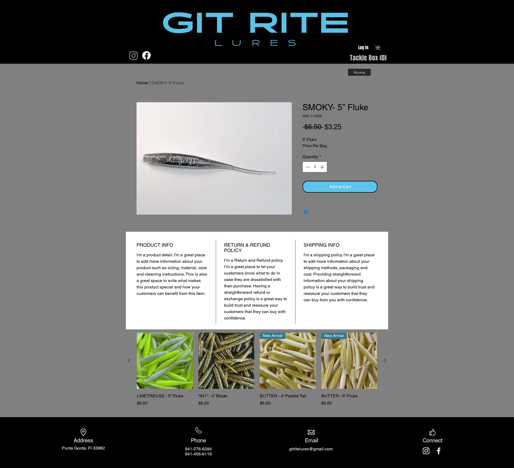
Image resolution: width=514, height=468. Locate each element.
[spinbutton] (315, 167)
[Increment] (322, 167)
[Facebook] (146, 55)
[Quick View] (165, 361)
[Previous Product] (129, 360)
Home (142, 82)
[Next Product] (385, 360)
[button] (358, 58)
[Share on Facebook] (306, 212)
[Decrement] (307, 167)
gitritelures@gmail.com (311, 448)
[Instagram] (133, 55)
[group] (257, 372)
